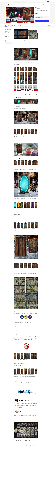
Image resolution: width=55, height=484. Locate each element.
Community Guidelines (27, 445)
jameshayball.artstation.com (19, 407)
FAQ (20, 25)
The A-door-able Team (7, 41)
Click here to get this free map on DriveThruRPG (22, 440)
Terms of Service (30, 445)
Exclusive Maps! (7, 36)
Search (49, 25)
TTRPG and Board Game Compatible (8, 31)
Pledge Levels (8, 25)
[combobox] (20, 1)
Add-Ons (6, 40)
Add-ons (12, 25)
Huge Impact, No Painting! (8, 32)
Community (18, 25)
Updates (15, 25)
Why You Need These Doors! (8, 29)
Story (5, 25)
